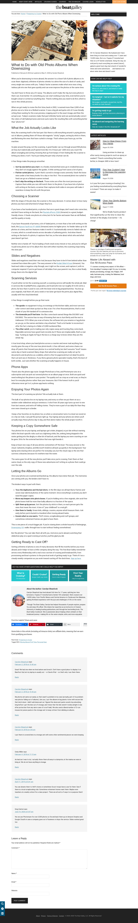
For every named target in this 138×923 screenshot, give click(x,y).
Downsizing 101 (17, 527)
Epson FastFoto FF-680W (29, 227)
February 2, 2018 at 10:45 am (25, 692)
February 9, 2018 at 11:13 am (25, 754)
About (38, 916)
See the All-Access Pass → (108, 286)
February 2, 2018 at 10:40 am (25, 664)
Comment (15, 848)
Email (13, 882)
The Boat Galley (69, 7)
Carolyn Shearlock (21, 662)
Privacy (43, 916)
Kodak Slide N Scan (64, 263)
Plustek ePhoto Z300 (51, 212)
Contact (61, 916)
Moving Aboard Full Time (28, 642)
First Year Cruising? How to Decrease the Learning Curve (114, 172)
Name (14, 873)
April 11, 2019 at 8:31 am (24, 782)
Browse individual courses (116, 291)
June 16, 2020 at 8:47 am (24, 812)
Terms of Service (52, 916)
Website (14, 891)
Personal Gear (42, 642)
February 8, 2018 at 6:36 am (25, 730)
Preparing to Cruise (25, 640)
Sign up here (76, 558)
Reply (17, 677)
